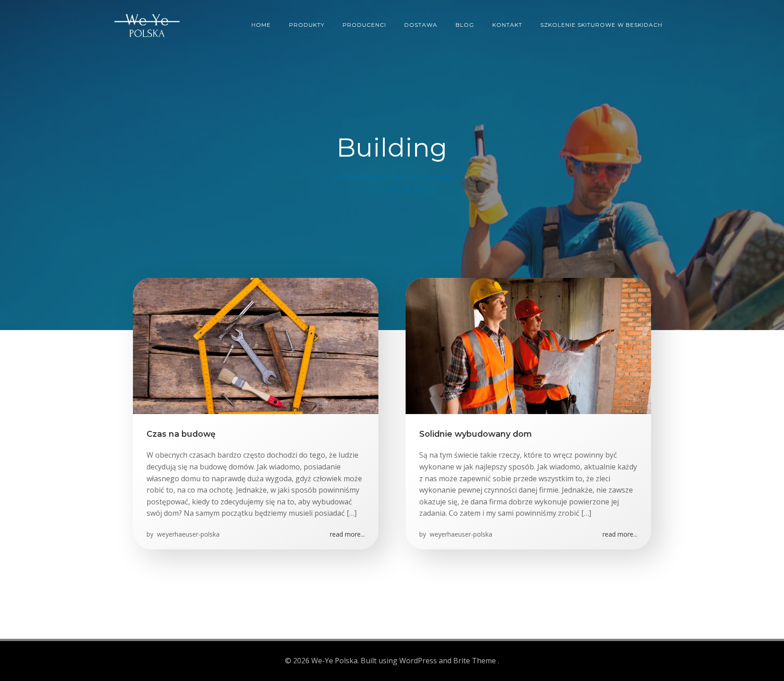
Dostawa (420, 24)
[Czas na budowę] (255, 345)
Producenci (364, 24)
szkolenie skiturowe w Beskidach (601, 24)
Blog (465, 24)
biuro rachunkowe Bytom (392, 189)
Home (261, 24)
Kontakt (507, 24)
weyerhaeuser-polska (187, 534)
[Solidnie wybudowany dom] (528, 345)
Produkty (306, 24)
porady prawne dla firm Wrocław (392, 177)
